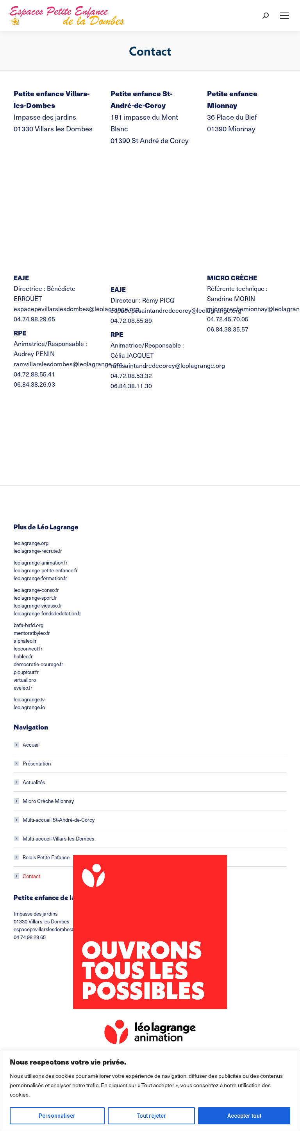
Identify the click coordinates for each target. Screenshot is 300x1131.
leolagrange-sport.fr (35, 597)
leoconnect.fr (28, 648)
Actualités (34, 782)
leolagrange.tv (29, 699)
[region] (150, 1090)
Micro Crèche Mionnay (48, 801)
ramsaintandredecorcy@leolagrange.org (168, 365)
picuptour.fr (26, 672)
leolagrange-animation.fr (41, 562)
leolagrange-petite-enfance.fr (46, 570)
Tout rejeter (151, 1116)
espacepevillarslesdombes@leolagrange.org (76, 308)
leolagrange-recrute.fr (38, 550)
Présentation (37, 763)
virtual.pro (25, 679)
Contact (31, 876)
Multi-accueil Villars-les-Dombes (58, 838)
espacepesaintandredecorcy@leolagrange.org (176, 310)
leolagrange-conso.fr (36, 589)
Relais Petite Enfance (46, 857)
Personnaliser (57, 1116)
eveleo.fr (23, 687)
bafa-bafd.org (28, 625)
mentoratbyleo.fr (32, 632)
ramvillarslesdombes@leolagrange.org (68, 363)
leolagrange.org (31, 543)
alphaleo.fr (25, 640)
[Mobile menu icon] (284, 15)
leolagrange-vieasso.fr (38, 605)
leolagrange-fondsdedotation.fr (47, 613)
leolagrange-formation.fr (40, 578)
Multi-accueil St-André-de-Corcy (59, 819)
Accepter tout (244, 1116)
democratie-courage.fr (38, 664)
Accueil (31, 744)
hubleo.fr (23, 656)
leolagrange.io (29, 707)
